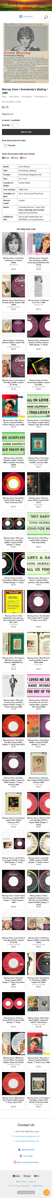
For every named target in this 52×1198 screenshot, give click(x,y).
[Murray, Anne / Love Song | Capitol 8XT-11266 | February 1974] (13, 803)
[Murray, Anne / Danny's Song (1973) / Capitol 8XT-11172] (38, 483)
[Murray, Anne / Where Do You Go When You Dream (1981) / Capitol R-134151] (13, 1043)
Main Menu (14, 97)
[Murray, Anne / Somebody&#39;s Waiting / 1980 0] (26, 53)
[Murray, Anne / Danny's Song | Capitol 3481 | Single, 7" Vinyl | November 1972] (13, 963)
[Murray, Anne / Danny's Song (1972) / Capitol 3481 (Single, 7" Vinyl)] (13, 1003)
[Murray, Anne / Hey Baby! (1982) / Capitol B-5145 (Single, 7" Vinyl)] (38, 725)
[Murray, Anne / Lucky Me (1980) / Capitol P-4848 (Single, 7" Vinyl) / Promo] (38, 843)
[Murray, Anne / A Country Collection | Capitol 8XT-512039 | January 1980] (38, 443)
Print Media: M (41, 97)
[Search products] (46, 17)
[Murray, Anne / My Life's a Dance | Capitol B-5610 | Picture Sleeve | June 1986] (13, 405)
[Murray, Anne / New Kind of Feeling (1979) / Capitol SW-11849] (13, 285)
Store (4, 97)
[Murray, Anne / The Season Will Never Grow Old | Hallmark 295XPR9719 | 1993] (13, 643)
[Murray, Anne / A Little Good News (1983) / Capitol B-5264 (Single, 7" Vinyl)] (13, 563)
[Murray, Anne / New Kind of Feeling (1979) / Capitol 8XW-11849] (38, 643)
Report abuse (38, 1186)
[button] (10, 145)
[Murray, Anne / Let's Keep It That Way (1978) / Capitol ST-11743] (13, 365)
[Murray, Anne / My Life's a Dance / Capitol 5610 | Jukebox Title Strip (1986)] (38, 563)
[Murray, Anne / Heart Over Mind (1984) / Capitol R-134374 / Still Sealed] (38, 1003)
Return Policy (21, 1182)
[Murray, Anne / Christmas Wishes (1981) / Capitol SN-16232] (13, 326)
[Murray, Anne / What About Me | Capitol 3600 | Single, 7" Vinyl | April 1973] (13, 1083)
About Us (32, 1182)
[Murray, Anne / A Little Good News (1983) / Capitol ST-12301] (38, 365)
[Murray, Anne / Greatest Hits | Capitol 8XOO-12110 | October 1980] (38, 763)
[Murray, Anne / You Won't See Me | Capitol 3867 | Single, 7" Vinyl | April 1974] (13, 725)
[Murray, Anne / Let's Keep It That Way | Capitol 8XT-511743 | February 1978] (38, 1083)
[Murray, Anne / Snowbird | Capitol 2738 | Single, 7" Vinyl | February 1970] (13, 483)
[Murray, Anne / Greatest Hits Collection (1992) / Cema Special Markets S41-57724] (38, 243)
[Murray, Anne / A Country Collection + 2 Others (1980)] (13, 243)
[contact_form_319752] (47, 1192)
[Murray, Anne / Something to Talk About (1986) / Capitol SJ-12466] (38, 963)
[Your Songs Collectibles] (26, 5)
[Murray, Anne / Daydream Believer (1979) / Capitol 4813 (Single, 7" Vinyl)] (38, 326)
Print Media (27, 97)
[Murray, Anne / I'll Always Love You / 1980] (38, 285)
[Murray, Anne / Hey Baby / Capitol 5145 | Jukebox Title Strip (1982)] (38, 523)
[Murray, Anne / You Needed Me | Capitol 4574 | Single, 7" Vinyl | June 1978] (38, 601)
